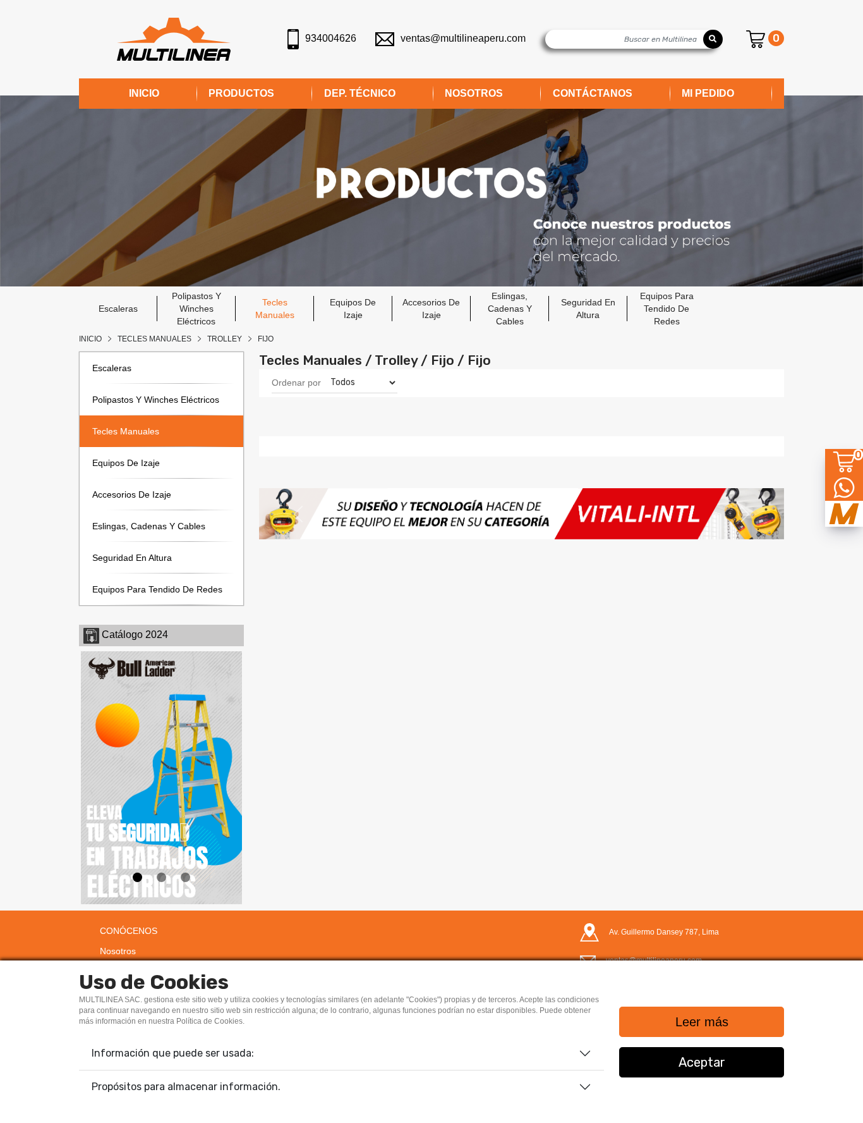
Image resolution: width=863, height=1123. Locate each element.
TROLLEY (224, 339)
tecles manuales (274, 308)
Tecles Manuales (154, 339)
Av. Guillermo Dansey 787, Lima (664, 932)
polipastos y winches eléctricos (196, 308)
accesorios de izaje (431, 308)
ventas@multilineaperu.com (463, 38)
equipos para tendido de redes (667, 308)
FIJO (266, 339)
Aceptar (702, 1062)
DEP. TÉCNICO (359, 93)
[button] (298, 513)
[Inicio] (174, 39)
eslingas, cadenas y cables (510, 308)
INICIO (144, 93)
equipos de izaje (353, 308)
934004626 (330, 38)
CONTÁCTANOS (592, 93)
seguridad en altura (588, 308)
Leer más (701, 1022)
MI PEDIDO (708, 93)
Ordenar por (296, 382)
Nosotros (118, 951)
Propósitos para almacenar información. (186, 1087)
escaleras (118, 309)
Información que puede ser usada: (173, 1053)
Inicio (90, 339)
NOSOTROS (474, 93)
